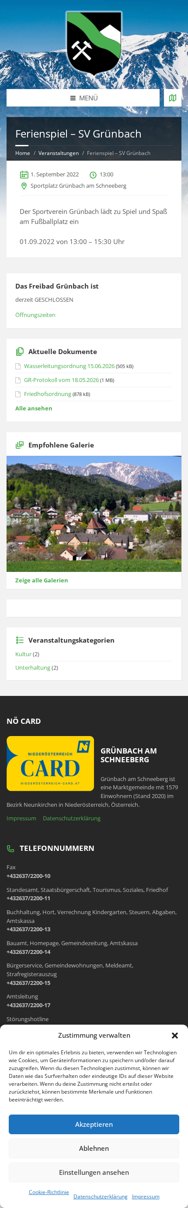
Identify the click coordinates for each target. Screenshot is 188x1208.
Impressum (146, 1196)
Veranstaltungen (58, 153)
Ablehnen (94, 1148)
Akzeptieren (94, 1124)
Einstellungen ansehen (94, 1172)
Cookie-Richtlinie (49, 1192)
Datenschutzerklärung (100, 1196)
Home (22, 153)
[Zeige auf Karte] (172, 98)
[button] (175, 1035)
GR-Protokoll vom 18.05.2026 (61, 380)
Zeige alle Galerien (41, 580)
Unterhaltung (32, 667)
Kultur (23, 654)
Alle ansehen (33, 408)
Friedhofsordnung (47, 394)
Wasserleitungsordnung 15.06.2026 (69, 366)
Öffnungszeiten (35, 315)
